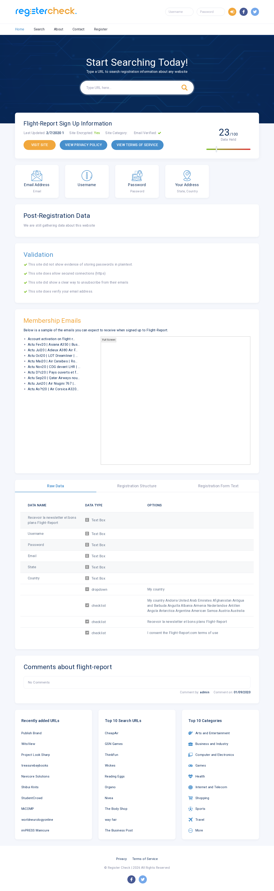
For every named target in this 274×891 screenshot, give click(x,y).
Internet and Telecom (211, 787)
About (58, 29)
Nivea (109, 798)
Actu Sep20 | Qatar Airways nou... (54, 378)
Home (19, 29)
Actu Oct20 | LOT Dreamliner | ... (53, 356)
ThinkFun (111, 755)
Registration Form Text (218, 486)
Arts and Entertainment (212, 733)
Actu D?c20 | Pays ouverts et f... (53, 372)
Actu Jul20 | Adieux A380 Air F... (52, 350)
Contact (79, 29)
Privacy (121, 859)
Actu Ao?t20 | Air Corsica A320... (53, 389)
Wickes (110, 765)
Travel (199, 820)
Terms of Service (145, 859)
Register (100, 29)
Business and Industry (211, 744)
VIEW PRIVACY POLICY (83, 145)
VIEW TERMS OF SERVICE (137, 145)
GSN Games (114, 744)
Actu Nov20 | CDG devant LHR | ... (54, 367)
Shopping (202, 798)
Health (200, 776)
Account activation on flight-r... (51, 339)
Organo (110, 787)
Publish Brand (31, 733)
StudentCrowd (32, 798)
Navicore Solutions (35, 776)
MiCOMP (27, 809)
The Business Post (119, 830)
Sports (200, 809)
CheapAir (111, 733)
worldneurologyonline (37, 820)
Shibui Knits (30, 787)
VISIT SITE (39, 145)
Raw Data (55, 486)
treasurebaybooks (34, 765)
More (199, 830)
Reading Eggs (115, 776)
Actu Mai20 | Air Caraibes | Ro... (52, 361)
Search (39, 29)
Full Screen (108, 339)
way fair (111, 820)
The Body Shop (116, 809)
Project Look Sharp (35, 755)
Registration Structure (137, 486)
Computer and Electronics (214, 755)
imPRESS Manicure (35, 830)
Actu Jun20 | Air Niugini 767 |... (52, 383)
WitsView (28, 744)
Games (200, 765)
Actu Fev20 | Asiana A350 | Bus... (54, 344)
